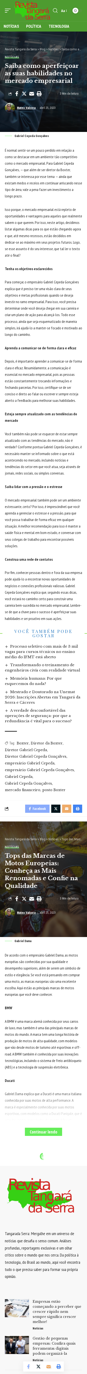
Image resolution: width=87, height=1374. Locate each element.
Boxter (23, 743)
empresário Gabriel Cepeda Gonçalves (39, 770)
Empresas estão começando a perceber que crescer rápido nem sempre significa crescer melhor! (57, 1311)
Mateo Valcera (26, 108)
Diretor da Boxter (47, 743)
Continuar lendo (43, 1132)
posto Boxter (53, 790)
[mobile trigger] (9, 10)
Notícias (12, 57)
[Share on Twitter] (24, 94)
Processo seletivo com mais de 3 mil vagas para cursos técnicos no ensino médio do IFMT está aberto (41, 651)
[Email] (31, 94)
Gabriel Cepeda (18, 777)
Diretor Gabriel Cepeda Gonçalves (35, 756)
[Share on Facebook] (16, 94)
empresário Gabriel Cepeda (29, 763)
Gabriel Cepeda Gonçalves (28, 783)
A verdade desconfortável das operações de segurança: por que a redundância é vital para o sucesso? (38, 715)
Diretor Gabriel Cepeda (26, 750)
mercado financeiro (22, 790)
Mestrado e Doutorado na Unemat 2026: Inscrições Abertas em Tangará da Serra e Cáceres (42, 697)
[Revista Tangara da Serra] (32, 10)
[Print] (39, 94)
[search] (55, 10)
